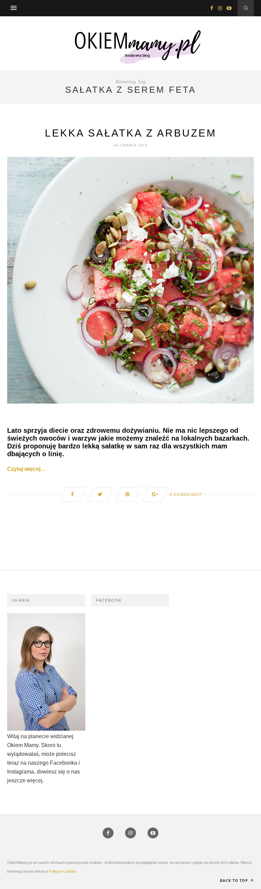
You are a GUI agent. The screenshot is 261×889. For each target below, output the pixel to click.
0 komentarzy (186, 494)
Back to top (234, 880)
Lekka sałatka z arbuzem (130, 133)
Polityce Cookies (62, 871)
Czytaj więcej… (26, 469)
